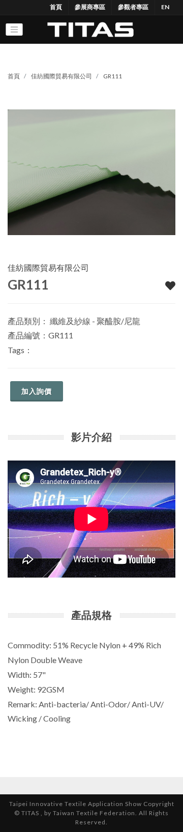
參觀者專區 (133, 7)
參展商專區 (90, 7)
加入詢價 (36, 391)
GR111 (112, 76)
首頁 (56, 7)
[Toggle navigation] (14, 29)
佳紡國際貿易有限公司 (61, 76)
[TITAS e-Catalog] (90, 29)
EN (165, 7)
